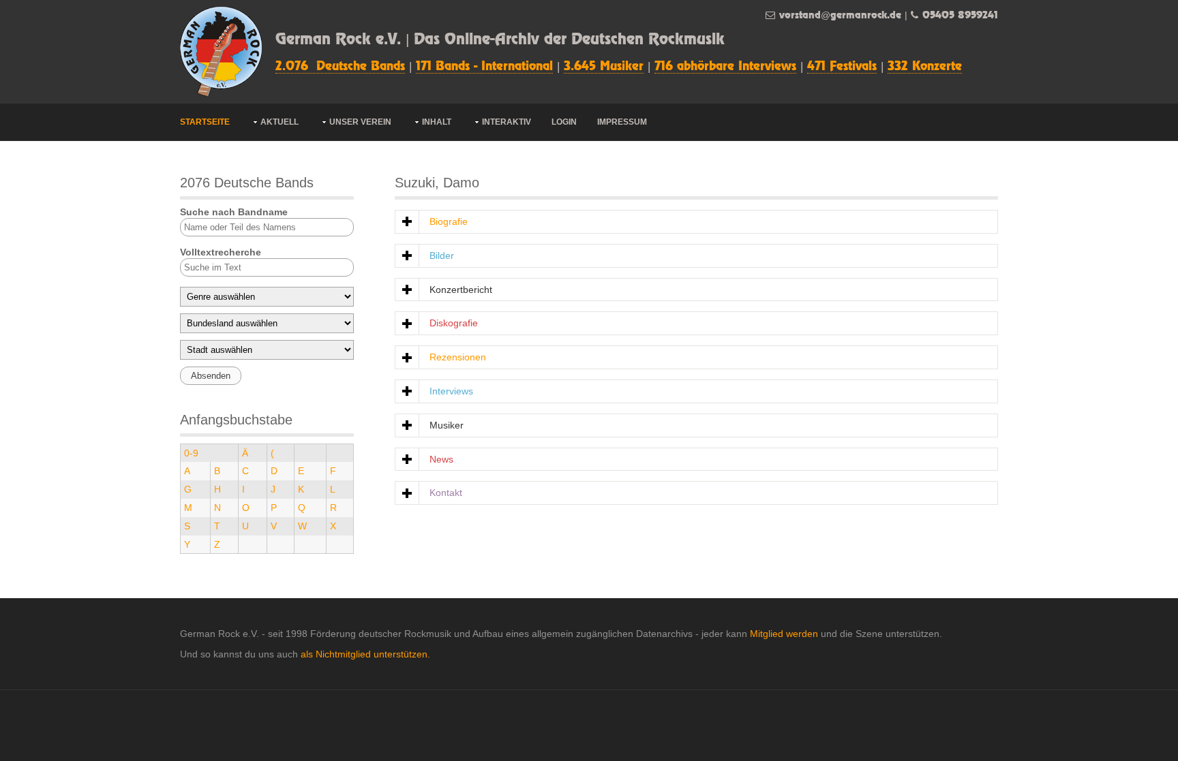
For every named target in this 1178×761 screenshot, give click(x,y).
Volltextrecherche (220, 252)
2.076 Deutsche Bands (340, 67)
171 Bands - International (484, 67)
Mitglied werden (784, 633)
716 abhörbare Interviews (725, 67)
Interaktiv (506, 122)
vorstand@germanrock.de (840, 15)
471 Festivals (842, 67)
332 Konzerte (925, 67)
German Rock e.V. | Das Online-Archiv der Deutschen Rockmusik (500, 40)
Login (564, 122)
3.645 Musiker (604, 67)
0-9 (191, 453)
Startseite (205, 122)
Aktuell (279, 122)
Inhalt (436, 122)
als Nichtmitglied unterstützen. (365, 654)
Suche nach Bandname (234, 211)
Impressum (622, 122)
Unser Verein (360, 122)
